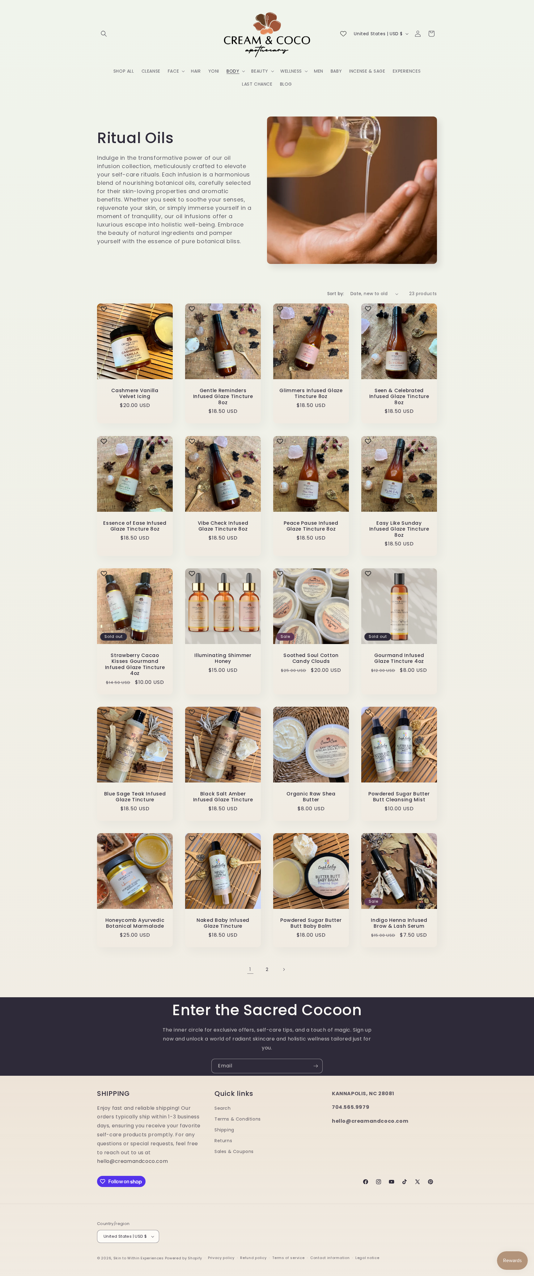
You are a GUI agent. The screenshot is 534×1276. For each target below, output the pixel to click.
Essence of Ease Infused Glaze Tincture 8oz (135, 526)
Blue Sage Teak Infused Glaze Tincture (135, 797)
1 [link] (250, 969)
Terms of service (288, 1257)
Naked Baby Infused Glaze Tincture (223, 923)
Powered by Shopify (183, 1258)
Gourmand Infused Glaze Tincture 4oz (399, 658)
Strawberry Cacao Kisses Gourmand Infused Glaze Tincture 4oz (135, 664)
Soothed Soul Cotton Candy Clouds (311, 658)
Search (222, 1108)
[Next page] (283, 969)
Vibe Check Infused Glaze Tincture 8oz (223, 526)
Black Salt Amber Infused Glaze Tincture (223, 797)
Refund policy (253, 1257)
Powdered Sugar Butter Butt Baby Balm (310, 923)
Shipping (224, 1130)
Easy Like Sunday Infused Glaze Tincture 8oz (399, 529)
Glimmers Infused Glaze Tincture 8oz (311, 394)
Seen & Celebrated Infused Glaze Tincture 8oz (399, 396)
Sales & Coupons (234, 1151)
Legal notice (367, 1257)
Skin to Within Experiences (138, 1258)
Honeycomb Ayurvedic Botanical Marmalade (135, 923)
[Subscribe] (315, 1066)
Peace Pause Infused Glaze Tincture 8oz (311, 526)
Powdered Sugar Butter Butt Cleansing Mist (399, 797)
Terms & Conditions (237, 1119)
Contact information (330, 1257)
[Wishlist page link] (343, 34)
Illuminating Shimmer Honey (222, 658)
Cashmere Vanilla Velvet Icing (135, 394)
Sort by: (335, 293)
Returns (223, 1141)
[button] (104, 33)
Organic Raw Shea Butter (311, 797)
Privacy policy (221, 1257)
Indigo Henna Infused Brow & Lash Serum (399, 923)
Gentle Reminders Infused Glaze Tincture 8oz (223, 396)
